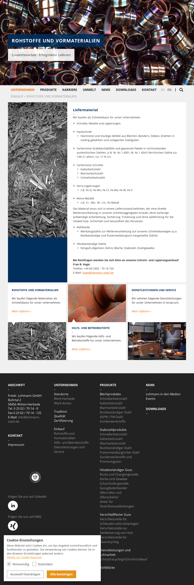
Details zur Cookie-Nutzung (24, 557)
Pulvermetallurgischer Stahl (119, 452)
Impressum (16, 445)
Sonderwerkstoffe (112, 421)
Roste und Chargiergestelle (119, 474)
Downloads (126, 90)
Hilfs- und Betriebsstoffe (71, 443)
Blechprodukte (110, 394)
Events (150, 399)
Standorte (61, 394)
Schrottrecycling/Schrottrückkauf (123, 559)
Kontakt (149, 90)
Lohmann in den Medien (163, 394)
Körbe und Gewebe (113, 479)
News (106, 90)
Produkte (48, 90)
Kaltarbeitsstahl (111, 403)
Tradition (60, 411)
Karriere (69, 90)
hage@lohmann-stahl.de (98, 272)
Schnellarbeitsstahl (113, 399)
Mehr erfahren (21, 311)
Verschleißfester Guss (115, 514)
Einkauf (17, 96)
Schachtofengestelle (114, 483)
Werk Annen (62, 403)
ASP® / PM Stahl (111, 417)
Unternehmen (22, 90)
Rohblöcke (107, 567)
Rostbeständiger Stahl (115, 412)
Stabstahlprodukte (113, 430)
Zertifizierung (63, 421)
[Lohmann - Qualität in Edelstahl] (162, 8)
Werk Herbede (64, 399)
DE (163, 90)
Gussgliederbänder (113, 488)
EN (169, 90)
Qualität (59, 416)
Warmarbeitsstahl (113, 408)
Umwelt (89, 90)
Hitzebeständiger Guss (116, 470)
